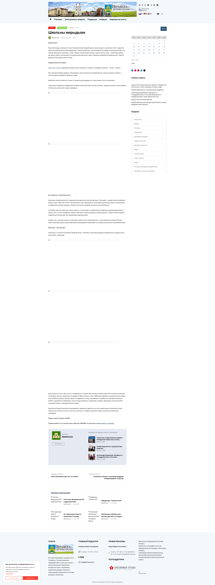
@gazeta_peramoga (107, 423)
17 (134, 50)
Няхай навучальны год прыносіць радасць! (109, 447)
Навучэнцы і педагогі (54, 68)
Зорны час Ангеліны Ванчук (141, 99)
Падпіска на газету (118, 19)
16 (164, 47)
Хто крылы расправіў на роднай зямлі (146, 167)
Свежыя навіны (139, 154)
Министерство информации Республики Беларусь (151, 542)
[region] (21, 571)
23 (164, 50)
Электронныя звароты (75, 19)
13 (149, 47)
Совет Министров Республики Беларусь (151, 553)
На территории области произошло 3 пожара (72, 515)
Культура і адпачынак (140, 145)
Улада (136, 162)
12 (144, 47)
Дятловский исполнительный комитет (150, 555)
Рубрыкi (103, 19)
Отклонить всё (14, 578)
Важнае (51, 27)
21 (153, 50)
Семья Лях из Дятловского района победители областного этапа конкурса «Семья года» (109, 439)
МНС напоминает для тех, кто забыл (64, 476)
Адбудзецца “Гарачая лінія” (111, 500)
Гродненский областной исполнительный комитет (151, 558)
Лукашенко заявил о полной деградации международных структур (108, 477)
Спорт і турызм (139, 158)
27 (149, 53)
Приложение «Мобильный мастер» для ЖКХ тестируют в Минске (112, 515)
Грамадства (62, 27)
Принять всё (30, 578)
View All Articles (58, 443)
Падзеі (136, 149)
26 (144, 53)
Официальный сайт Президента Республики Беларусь (152, 549)
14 (154, 47)
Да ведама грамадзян (141, 136)
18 (139, 50)
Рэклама (58, 19)
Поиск (163, 28)
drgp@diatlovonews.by (87, 562)
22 (159, 50)
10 (134, 47)
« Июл (133, 63)
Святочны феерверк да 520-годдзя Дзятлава (74, 500)
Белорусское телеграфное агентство (150, 546)
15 (159, 47)
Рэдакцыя (92, 19)
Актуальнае (138, 119)
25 (139, 53)
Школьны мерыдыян (66, 32)
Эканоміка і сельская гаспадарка (144, 171)
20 (149, 50)
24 (134, 53)
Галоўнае (137, 128)
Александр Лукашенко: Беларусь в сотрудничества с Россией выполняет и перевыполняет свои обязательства (110, 456)
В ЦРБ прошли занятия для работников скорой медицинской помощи (148, 103)
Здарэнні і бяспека (140, 141)
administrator (55, 37)
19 (144, 50)
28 (154, 53)
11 (138, 47)
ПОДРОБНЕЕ (9, 573)
